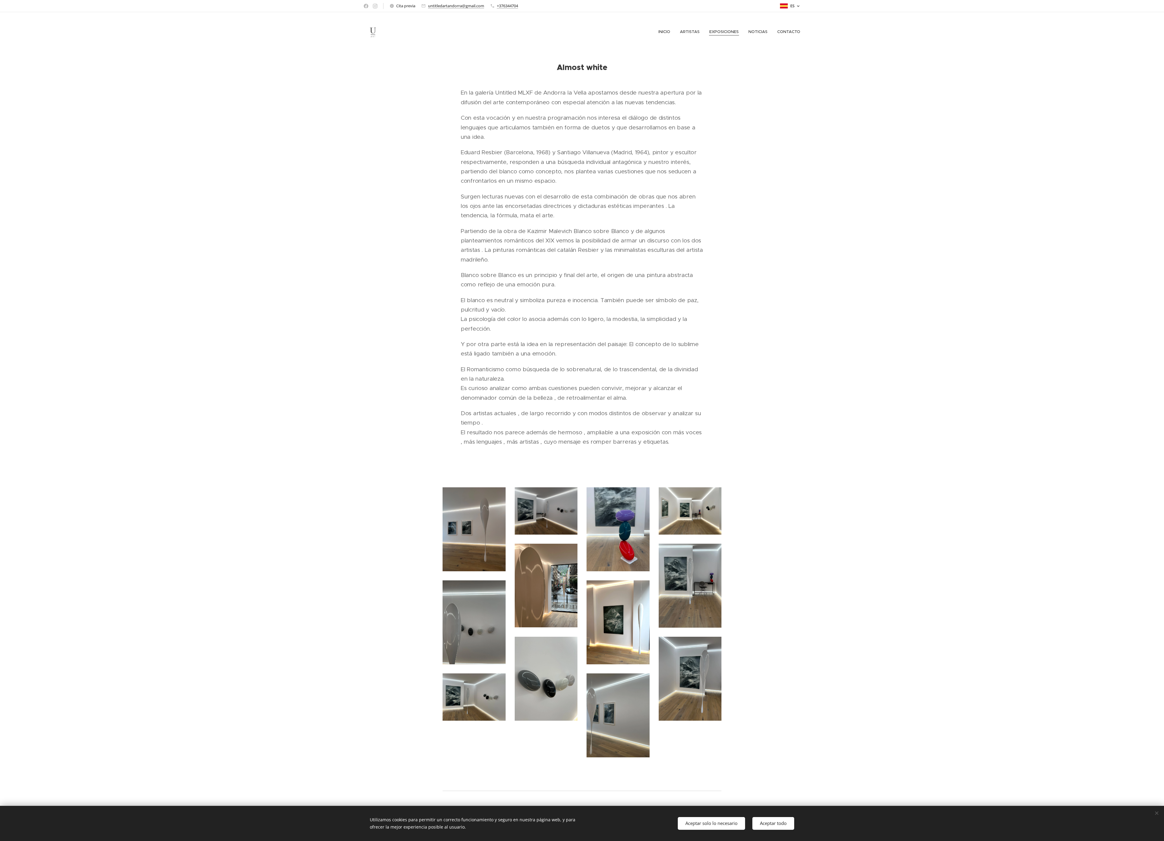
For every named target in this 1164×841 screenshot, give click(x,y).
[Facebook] (366, 6)
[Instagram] (375, 6)
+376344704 (507, 5)
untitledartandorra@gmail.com (456, 5)
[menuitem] (666, 31)
